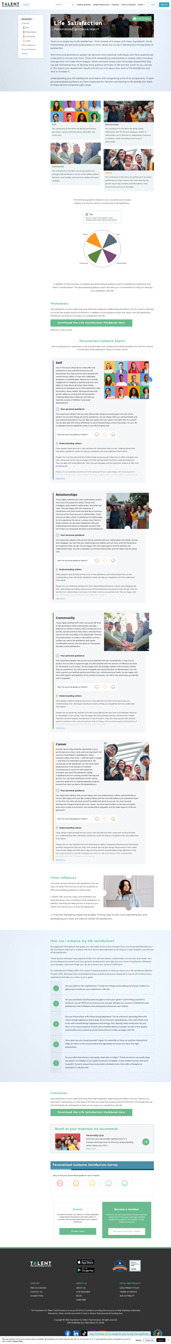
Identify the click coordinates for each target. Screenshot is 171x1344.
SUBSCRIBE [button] (81, 1300)
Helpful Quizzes (84, 5)
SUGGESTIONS (36, 1296)
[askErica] (157, 1334)
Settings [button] (139, 1340)
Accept (160, 1340)
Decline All (149, 1340)
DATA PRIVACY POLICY (129, 1288)
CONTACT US (36, 1292)
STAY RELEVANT (83, 1292)
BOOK (79, 1296)
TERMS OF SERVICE (128, 1292)
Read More (91, 1148)
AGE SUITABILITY (127, 1296)
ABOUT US (81, 1288)
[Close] (168, 1340)
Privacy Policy (18, 1341)
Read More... (61, 478)
